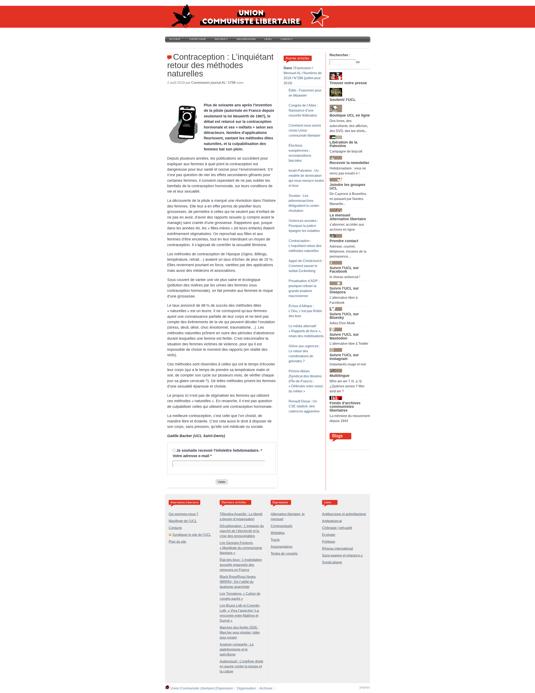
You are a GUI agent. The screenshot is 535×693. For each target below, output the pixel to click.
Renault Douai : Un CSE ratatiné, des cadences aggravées (304, 406)
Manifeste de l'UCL (183, 521)
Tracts (275, 540)
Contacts (175, 528)
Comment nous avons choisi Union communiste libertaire (305, 130)
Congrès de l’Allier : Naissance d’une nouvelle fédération (303, 110)
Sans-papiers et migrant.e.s (342, 555)
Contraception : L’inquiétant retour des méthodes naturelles (305, 246)
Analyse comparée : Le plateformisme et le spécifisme (237, 649)
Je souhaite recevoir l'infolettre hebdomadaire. (219, 450)
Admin (365, 687)
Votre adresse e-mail (192, 456)
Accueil (175, 39)
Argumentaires (281, 546)
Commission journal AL (208, 82)
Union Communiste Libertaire (192, 688)
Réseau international (337, 548)
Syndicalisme (332, 562)
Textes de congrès (284, 553)
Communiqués (281, 526)
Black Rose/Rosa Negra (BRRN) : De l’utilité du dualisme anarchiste (238, 582)
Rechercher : (340, 55)
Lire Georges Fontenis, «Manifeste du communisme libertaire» (241, 548)
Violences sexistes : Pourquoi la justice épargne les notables (304, 226)
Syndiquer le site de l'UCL (191, 535)
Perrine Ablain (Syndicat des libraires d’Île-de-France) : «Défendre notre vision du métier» (306, 381)
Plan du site (177, 541)
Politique (328, 541)
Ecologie (328, 535)
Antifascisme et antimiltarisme (344, 514)
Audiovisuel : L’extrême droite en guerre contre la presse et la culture (241, 666)
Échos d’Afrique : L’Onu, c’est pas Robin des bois (305, 311)
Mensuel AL (292, 73)
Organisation (246, 39)
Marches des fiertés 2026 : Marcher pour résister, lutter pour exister (240, 632)
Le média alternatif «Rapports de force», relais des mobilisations (306, 331)
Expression (197, 39)
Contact (286, 39)
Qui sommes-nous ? (183, 514)
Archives (221, 39)
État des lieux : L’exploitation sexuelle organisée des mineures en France (241, 565)
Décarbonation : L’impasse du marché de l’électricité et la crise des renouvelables (242, 531)
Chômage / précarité (337, 528)
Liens (268, 39)
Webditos (278, 533)
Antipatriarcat (332, 521)
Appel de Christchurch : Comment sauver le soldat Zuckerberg (306, 266)
